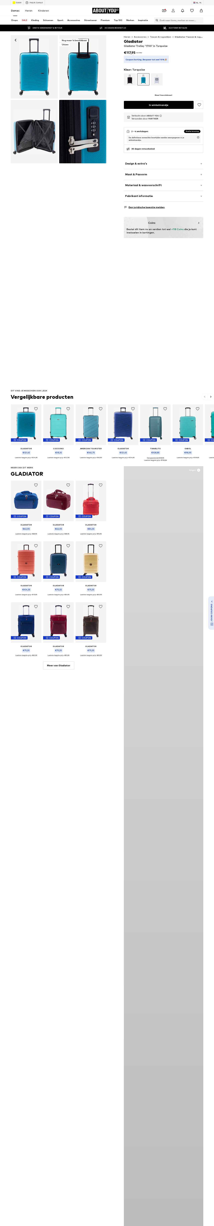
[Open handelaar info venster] (161, 116)
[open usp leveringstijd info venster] (198, 137)
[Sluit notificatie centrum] (183, 10)
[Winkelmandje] (201, 11)
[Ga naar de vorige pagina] (205, 397)
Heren (28, 10)
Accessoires (140, 37)
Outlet (18, 2)
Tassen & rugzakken (160, 37)
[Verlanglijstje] (192, 11)
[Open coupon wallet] (164, 11)
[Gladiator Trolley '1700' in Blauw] (34, 131)
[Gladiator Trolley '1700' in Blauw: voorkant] (34, 67)
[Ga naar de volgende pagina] (211, 397)
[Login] (173, 11)
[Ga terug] (15, 40)
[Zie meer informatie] (26, 460)
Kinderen (43, 10)
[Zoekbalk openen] (156, 20)
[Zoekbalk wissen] (200, 20)
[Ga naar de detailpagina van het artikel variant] (130, 79)
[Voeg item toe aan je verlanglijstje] (36, 409)
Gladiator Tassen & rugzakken (191, 37)
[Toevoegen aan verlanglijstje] (199, 105)
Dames (15, 10)
